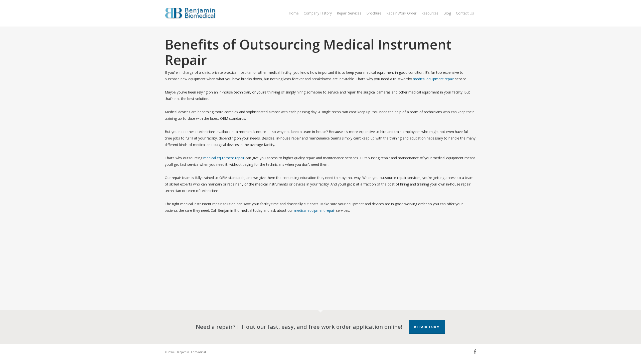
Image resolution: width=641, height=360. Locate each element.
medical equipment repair (433, 78)
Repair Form (427, 327)
